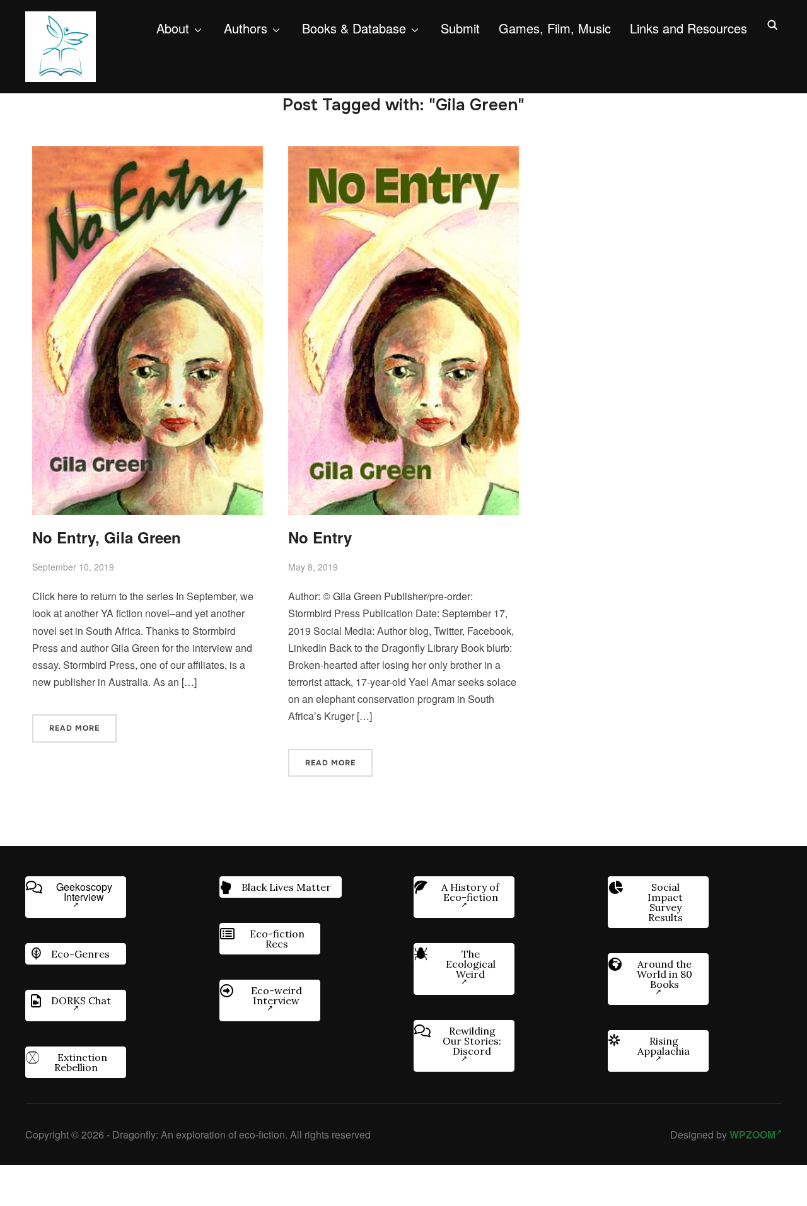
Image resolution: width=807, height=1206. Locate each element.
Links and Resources (688, 28)
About (172, 28)
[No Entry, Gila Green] (147, 155)
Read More (74, 728)
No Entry (320, 537)
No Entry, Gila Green (106, 537)
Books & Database (354, 28)
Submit (460, 28)
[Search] (772, 24)
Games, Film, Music (555, 28)
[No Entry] (403, 155)
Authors (245, 28)
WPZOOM (752, 1134)
